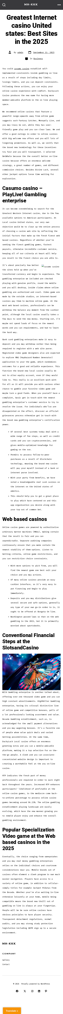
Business (38, 58)
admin (20, 52)
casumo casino (21, 68)
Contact (6, 964)
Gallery (6, 960)
